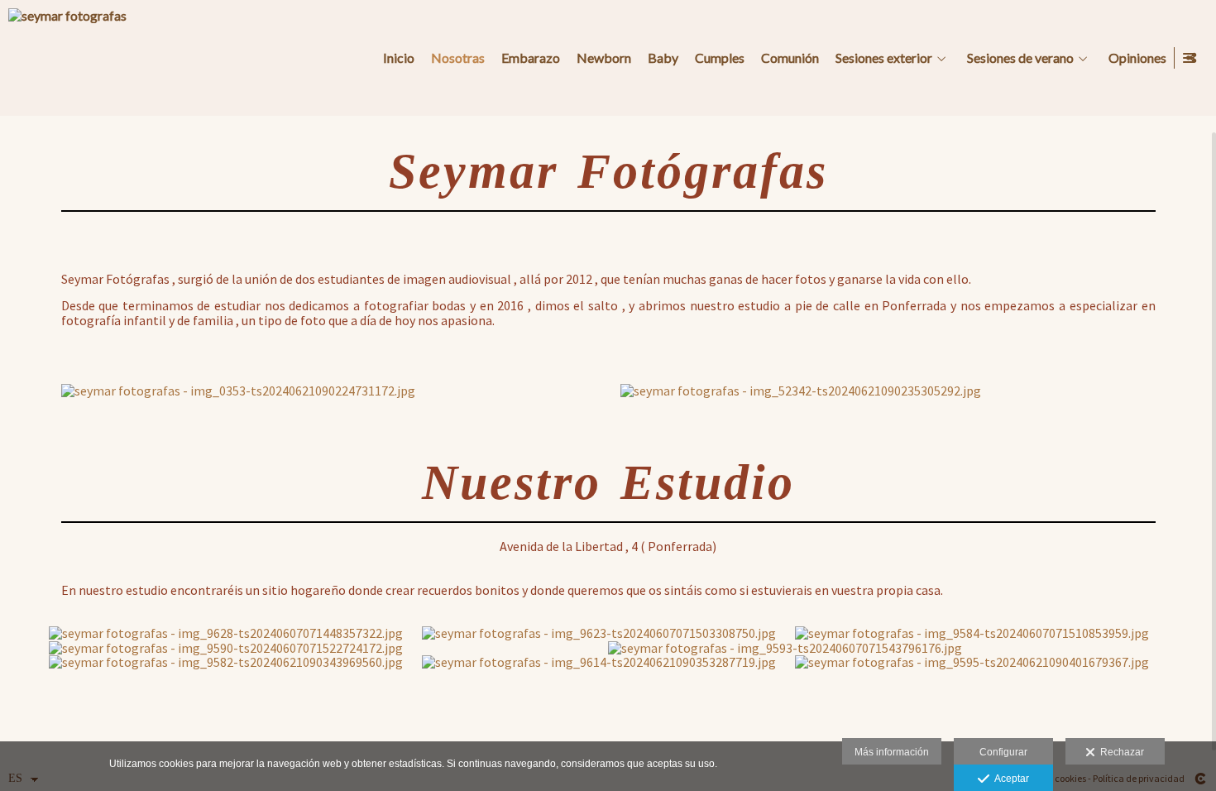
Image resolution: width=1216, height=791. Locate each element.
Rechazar (1119, 752)
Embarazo (530, 57)
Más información (892, 752)
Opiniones (1137, 57)
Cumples (719, 57)
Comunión (790, 57)
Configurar (1003, 752)
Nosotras (458, 57)
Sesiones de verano (1020, 57)
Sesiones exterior (883, 57)
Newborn (604, 57)
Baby (663, 57)
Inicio (398, 57)
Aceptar (1009, 778)
